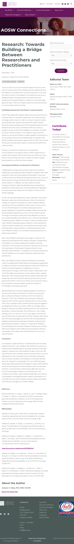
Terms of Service (68, 538)
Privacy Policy (57, 538)
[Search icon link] (71, 4)
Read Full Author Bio (10, 492)
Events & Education (43, 10)
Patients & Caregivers (12, 15)
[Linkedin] (68, 4)
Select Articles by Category (59, 52)
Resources (58, 10)
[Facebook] (62, 4)
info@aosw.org (25, 530)
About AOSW (30, 15)
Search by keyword (57, 43)
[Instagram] (65, 4)
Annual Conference (46, 505)
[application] (13, 10)
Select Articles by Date (58, 60)
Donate (57, 4)
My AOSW (8, 10)
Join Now (49, 4)
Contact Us (24, 502)
